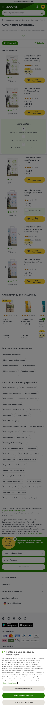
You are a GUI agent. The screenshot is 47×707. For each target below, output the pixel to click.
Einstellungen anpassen (23, 689)
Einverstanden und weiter (23, 695)
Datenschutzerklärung (10, 683)
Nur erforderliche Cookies (23, 702)
